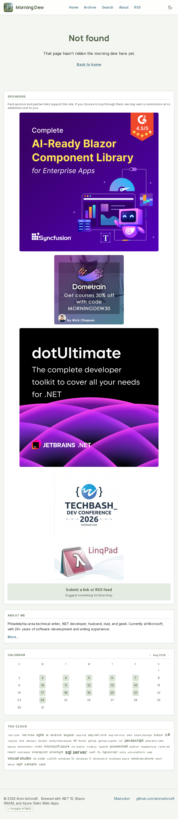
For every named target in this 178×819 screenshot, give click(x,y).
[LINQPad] (89, 562)
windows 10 (66, 758)
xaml (42, 764)
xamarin (30, 764)
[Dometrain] (89, 289)
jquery (12, 746)
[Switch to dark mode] (170, 7)
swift (92, 752)
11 (66, 685)
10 (42, 685)
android (55, 735)
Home (74, 7)
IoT (121, 740)
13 (112, 685)
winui (11, 764)
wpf (19, 764)
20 (112, 692)
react (12, 752)
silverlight (56, 752)
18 (65, 692)
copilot (12, 740)
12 (88, 685)
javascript (134, 740)
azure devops (143, 735)
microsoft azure (57, 746)
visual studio (19, 758)
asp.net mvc (116, 735)
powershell (119, 746)
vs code (39, 758)
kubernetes (25, 746)
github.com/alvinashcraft (155, 799)
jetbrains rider (154, 740)
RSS (137, 7)
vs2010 (52, 758)
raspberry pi (148, 746)
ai (47, 735)
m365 (38, 746)
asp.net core (97, 735)
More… (13, 637)
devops (31, 740)
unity (122, 752)
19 (88, 692)
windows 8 (100, 758)
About (124, 7)
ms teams (78, 746)
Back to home (89, 64)
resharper (23, 752)
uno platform (136, 752)
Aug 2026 (159, 655)
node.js (92, 746)
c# (167, 734)
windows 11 (83, 758)
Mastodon (122, 799)
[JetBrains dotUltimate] (89, 397)
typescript (110, 752)
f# (74, 740)
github (92, 740)
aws (129, 735)
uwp (150, 752)
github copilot (107, 740)
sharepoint (40, 752)
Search (108, 7)
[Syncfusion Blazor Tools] (89, 182)
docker (42, 740)
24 (42, 700)
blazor (158, 735)
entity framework (60, 740)
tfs (99, 752)
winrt (159, 758)
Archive (90, 7)
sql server (76, 752)
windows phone (142, 758)
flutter (82, 740)
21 (135, 692)
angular (69, 735)
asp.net (81, 735)
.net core (14, 735)
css (21, 740)
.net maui (28, 735)
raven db (164, 746)
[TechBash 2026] (89, 505)
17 (42, 692)
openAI (103, 746)
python (134, 746)
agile (40, 735)
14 (135, 685)
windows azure (119, 758)
